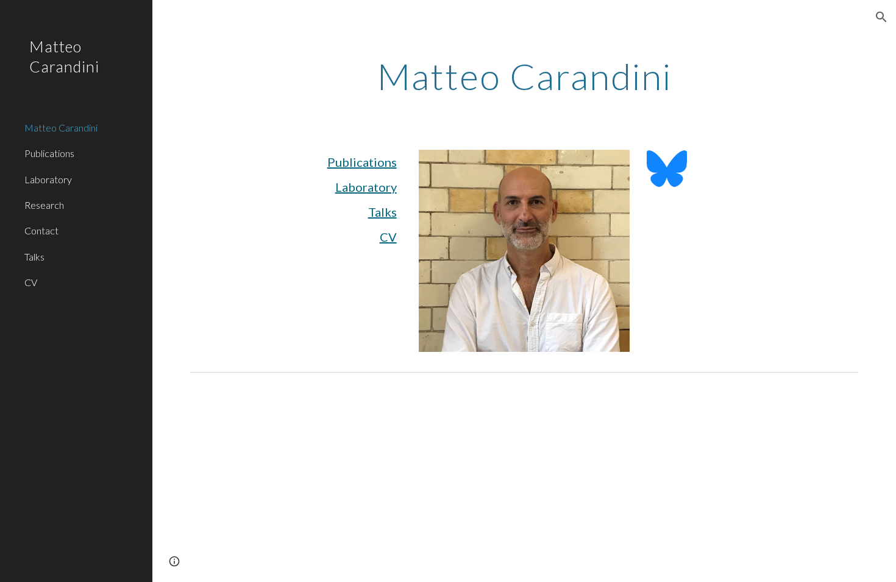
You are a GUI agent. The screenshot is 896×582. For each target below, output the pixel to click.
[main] (524, 76)
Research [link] (44, 205)
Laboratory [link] (48, 179)
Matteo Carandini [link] (61, 127)
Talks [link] (34, 256)
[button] (881, 17)
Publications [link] (49, 153)
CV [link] (30, 282)
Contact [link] (41, 230)
